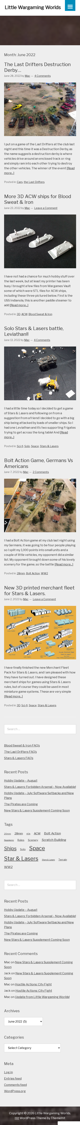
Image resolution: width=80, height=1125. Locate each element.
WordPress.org (15, 1091)
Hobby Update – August (20, 780)
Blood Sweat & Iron (40, 314)
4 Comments (42, 75)
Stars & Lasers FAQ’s (18, 758)
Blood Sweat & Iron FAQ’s (22, 745)
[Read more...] (19, 305)
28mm (21, 573)
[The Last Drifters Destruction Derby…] (40, 139)
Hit (17, 1118)
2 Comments (41, 472)
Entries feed (13, 1078)
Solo (27, 446)
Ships (10, 848)
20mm (7, 834)
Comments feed (15, 1085)
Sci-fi (20, 446)
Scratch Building (54, 840)
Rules (20, 839)
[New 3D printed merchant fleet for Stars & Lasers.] (40, 663)
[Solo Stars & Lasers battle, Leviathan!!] (40, 403)
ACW (24, 314)
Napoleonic (9, 840)
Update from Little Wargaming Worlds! (42, 997)
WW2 (44, 573)
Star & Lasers (21, 858)
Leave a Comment (45, 208)
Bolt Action (33, 573)
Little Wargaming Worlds (33, 7)
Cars (20, 182)
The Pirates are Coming (21, 804)
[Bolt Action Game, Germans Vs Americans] (40, 535)
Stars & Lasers (49, 446)
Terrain (62, 859)
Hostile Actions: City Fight (33, 984)
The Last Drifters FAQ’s (20, 752)
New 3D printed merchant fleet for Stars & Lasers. (39, 590)
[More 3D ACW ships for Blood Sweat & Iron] (40, 271)
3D (18, 314)
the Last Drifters (34, 182)
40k (28, 834)
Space (35, 446)
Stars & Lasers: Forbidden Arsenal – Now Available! (40, 787)
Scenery (33, 839)
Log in (8, 1072)
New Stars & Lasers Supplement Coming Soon (37, 810)
